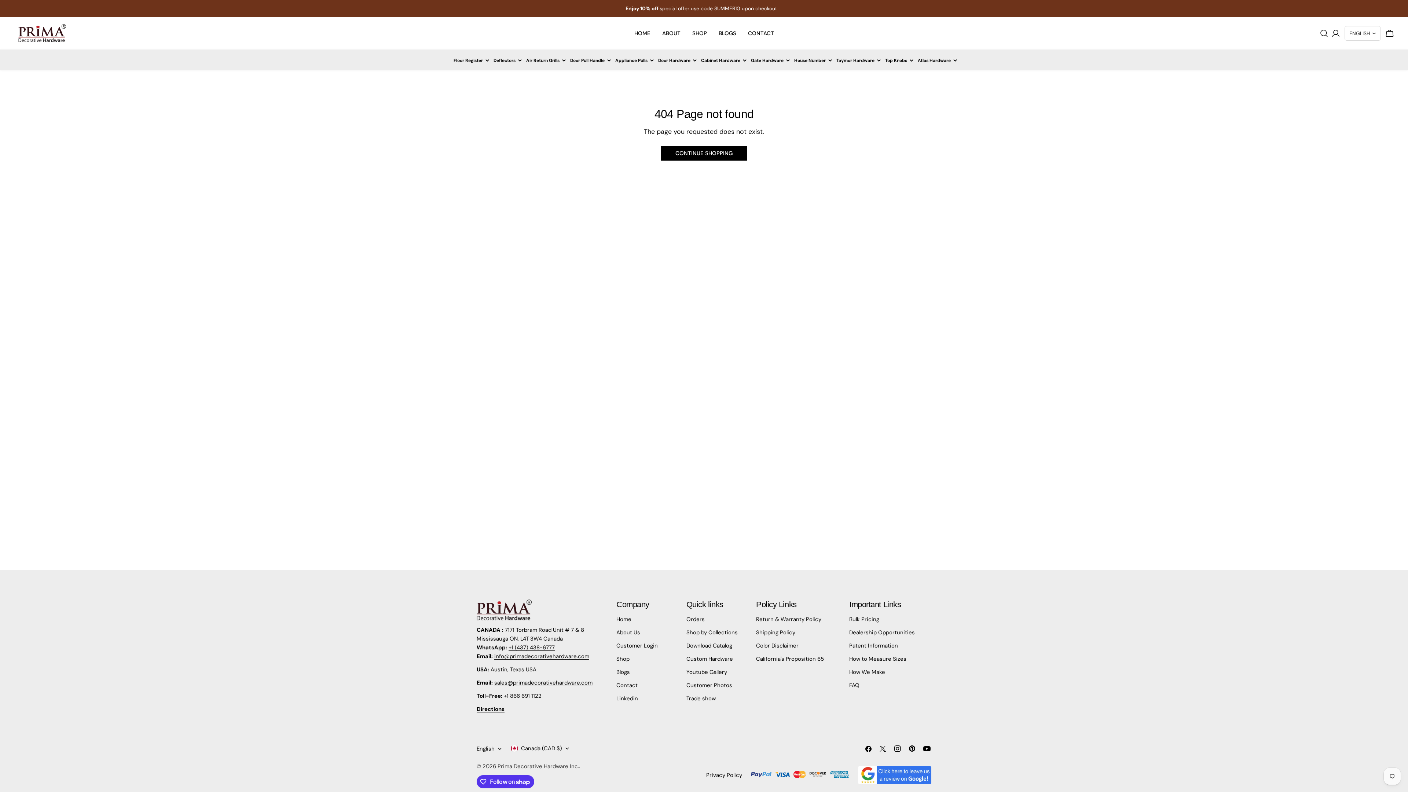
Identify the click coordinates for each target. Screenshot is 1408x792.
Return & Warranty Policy (788, 619)
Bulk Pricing (864, 619)
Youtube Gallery (706, 672)
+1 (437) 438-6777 (532, 647)
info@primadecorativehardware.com (541, 656)
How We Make (867, 672)
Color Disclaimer (777, 645)
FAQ (854, 685)
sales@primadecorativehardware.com (543, 682)
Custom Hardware (709, 659)
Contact (627, 685)
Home (623, 619)
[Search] (1324, 33)
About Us (628, 632)
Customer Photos (709, 685)
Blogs (623, 672)
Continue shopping (704, 153)
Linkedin (627, 698)
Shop (623, 659)
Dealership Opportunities (882, 632)
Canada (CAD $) (541, 748)
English (486, 748)
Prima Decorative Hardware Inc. (538, 766)
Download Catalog (709, 645)
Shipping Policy (775, 632)
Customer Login (637, 645)
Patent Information (873, 645)
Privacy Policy (724, 775)
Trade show (701, 698)
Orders (695, 619)
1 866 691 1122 (524, 696)
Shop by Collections (712, 632)
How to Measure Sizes (877, 659)
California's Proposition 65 (790, 659)
